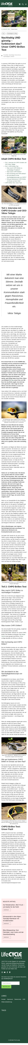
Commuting (10, 1015)
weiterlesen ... (7, 909)
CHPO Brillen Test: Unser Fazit (13, 183)
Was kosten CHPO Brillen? (14, 171)
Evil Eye (11, 380)
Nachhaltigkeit (6, 56)
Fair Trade (7, 1017)
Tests (3, 33)
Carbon (23, 1013)
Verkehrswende (13, 1030)
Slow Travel (21, 1028)
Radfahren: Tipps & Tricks (7, 1026)
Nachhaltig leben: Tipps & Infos (16, 1024)
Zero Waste (20, 1030)
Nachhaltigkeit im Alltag (12, 33)
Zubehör (12, 56)
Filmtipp (13, 1017)
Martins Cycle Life (5, 1021)
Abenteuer (12, 1013)
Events (3, 1017)
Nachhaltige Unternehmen (15, 55)
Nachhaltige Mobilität (6, 1023)
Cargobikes (4, 1015)
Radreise (16, 1026)
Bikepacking (18, 1013)
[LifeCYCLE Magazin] (6, 4)
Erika (21, 636)
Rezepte (16, 1028)
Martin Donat (14, 29)
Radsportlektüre (5, 1028)
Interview (23, 1017)
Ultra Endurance (5, 1030)
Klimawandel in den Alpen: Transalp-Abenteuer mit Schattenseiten (12, 919)
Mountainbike (14, 1021)
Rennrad (12, 1028)
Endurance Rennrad (18, 1015)
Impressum (10, 999)
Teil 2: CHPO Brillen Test (11, 166)
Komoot (15, 1019)
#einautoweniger (5, 1013)
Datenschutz (17, 999)
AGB (24, 999)
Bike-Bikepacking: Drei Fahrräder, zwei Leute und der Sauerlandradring (13, 932)
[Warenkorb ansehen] (19, 4)
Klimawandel (4, 1019)
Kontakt (3, 999)
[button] (22, 4)
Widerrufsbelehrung (6, 1002)
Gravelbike (5, 55)
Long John (19, 1019)
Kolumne (10, 1019)
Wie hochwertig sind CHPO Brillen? (16, 173)
